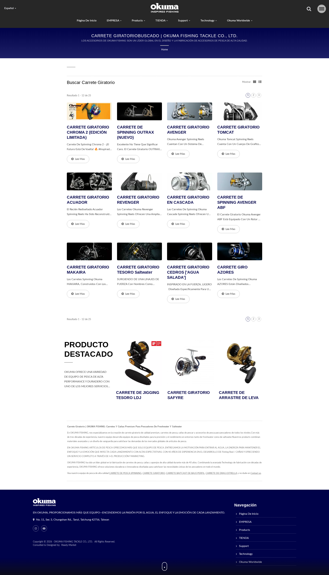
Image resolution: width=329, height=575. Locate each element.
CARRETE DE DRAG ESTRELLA (221, 473)
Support (183, 20)
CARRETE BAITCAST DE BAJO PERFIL (185, 473)
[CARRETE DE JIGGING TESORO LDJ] (139, 363)
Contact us (256, 473)
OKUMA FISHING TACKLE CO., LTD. (73, 542)
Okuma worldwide (239, 20)
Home (164, 49)
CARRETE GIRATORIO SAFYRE (188, 395)
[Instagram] (36, 528)
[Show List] (260, 81)
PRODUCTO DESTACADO (88, 349)
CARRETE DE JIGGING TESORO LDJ (137, 395)
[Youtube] (44, 528)
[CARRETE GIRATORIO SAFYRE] (190, 363)
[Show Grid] (254, 81)
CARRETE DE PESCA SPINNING (125, 473)
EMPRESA (113, 20)
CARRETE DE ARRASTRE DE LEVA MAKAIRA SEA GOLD (238, 397)
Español (9, 8)
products (137, 20)
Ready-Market (68, 545)
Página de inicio (86, 20)
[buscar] (309, 9)
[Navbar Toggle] (321, 9)
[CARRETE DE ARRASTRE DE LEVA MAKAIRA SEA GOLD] (241, 363)
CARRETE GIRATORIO (154, 473)
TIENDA (160, 20)
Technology (207, 20)
